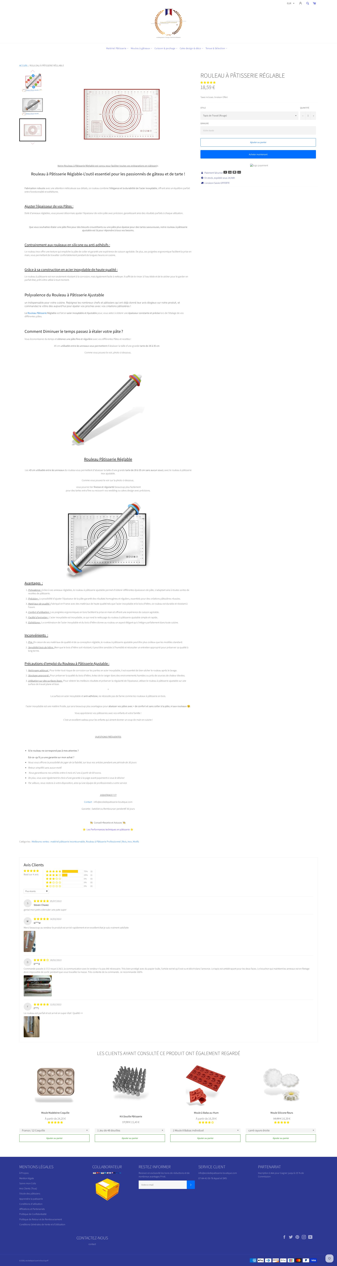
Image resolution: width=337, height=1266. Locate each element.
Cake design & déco (191, 48)
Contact (88, 801)
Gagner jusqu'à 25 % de (292, 1173)
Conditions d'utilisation (30, 1203)
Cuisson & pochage (165, 48)
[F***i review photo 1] (31, 1026)
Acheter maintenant (258, 154)
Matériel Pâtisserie (116, 48)
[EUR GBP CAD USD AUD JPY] (290, 4)
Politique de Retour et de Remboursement (40, 1219)
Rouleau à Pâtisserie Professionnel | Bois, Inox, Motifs (112, 841)
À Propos (24, 1173)
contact (92, 1244)
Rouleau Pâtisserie (37, 313)
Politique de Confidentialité (33, 1214)
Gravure (204, 123)
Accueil (23, 65)
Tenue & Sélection (216, 48)
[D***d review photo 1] (38, 985)
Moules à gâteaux (141, 48)
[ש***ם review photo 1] (29, 941)
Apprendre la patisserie (31, 1198)
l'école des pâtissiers (29, 1193)
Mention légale (26, 1178)
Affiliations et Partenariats (32, 1209)
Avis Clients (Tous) (28, 1188)
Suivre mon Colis (27, 1183)
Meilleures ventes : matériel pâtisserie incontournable (58, 841)
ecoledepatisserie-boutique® (36, 1260)
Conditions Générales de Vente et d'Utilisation (42, 1224)
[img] (41, 901)
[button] (208, 82)
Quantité (304, 107)
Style (203, 107)
